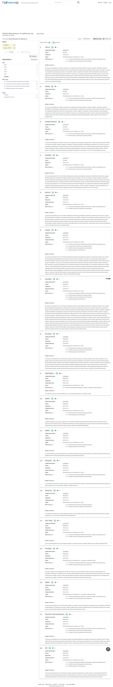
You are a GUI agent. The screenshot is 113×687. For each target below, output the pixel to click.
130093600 (65, 617)
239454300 (65, 89)
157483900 (65, 551)
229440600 (65, 233)
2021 (5, 74)
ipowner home (41, 684)
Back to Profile (40, 33)
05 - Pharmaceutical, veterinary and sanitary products (17, 86)
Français (100, 2)
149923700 (65, 585)
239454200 (65, 50)
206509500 (65, 376)
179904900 (65, 433)
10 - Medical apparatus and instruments (13, 88)
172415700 (65, 523)
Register (105, 2)
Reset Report (34, 59)
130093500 (65, 651)
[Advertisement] (56, 18)
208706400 (65, 401)
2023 (5, 69)
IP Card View (98, 39)
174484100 (65, 493)
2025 (5, 64)
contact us (55, 684)
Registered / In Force (9, 97)
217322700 (65, 282)
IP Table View (107, 39)
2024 (5, 67)
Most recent (86, 38)
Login (110, 2)
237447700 (65, 124)
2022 (5, 71)
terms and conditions (70, 684)
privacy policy (62, 684)
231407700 (65, 158)
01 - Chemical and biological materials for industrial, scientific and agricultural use (17, 81)
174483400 (65, 463)
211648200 (65, 336)
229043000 (65, 195)
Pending (6, 94)
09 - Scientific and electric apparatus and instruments (16, 84)
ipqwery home (48, 684)
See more (6, 76)
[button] (5, 52)
